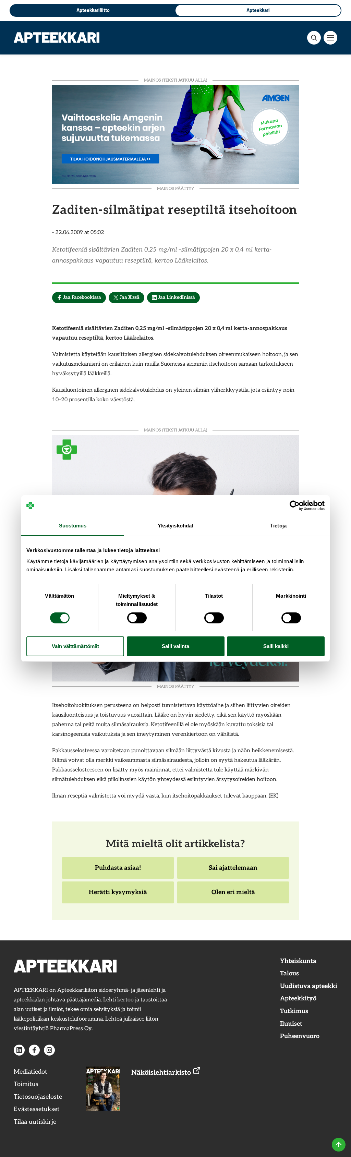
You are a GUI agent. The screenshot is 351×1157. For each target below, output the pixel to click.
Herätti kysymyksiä (117, 895)
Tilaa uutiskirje (35, 1121)
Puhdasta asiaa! (118, 871)
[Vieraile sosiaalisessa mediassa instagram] (49, 1050)
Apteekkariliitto (93, 10)
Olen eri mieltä (233, 895)
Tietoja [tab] (278, 525)
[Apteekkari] (56, 37)
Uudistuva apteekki (308, 986)
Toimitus (26, 1084)
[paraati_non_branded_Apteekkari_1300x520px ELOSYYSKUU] (175, 133)
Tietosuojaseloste (38, 1096)
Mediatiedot (30, 1071)
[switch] (137, 617)
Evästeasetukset (37, 1109)
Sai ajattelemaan (232, 871)
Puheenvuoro (299, 1036)
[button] (314, 38)
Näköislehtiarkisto (162, 1073)
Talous (289, 973)
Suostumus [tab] (73, 525)
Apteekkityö (298, 998)
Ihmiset (291, 1023)
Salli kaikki (276, 646)
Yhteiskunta (298, 961)
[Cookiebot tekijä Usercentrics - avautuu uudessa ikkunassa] (295, 505)
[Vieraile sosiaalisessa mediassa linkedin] (19, 1050)
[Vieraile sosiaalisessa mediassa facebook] (34, 1050)
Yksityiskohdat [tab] (175, 525)
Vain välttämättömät (75, 646)
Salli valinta (175, 646)
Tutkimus (294, 1011)
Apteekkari (258, 10)
